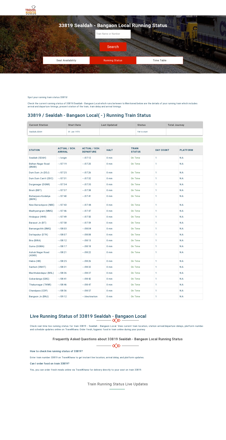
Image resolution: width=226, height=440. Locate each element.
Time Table (160, 60)
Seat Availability (66, 60)
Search (113, 47)
